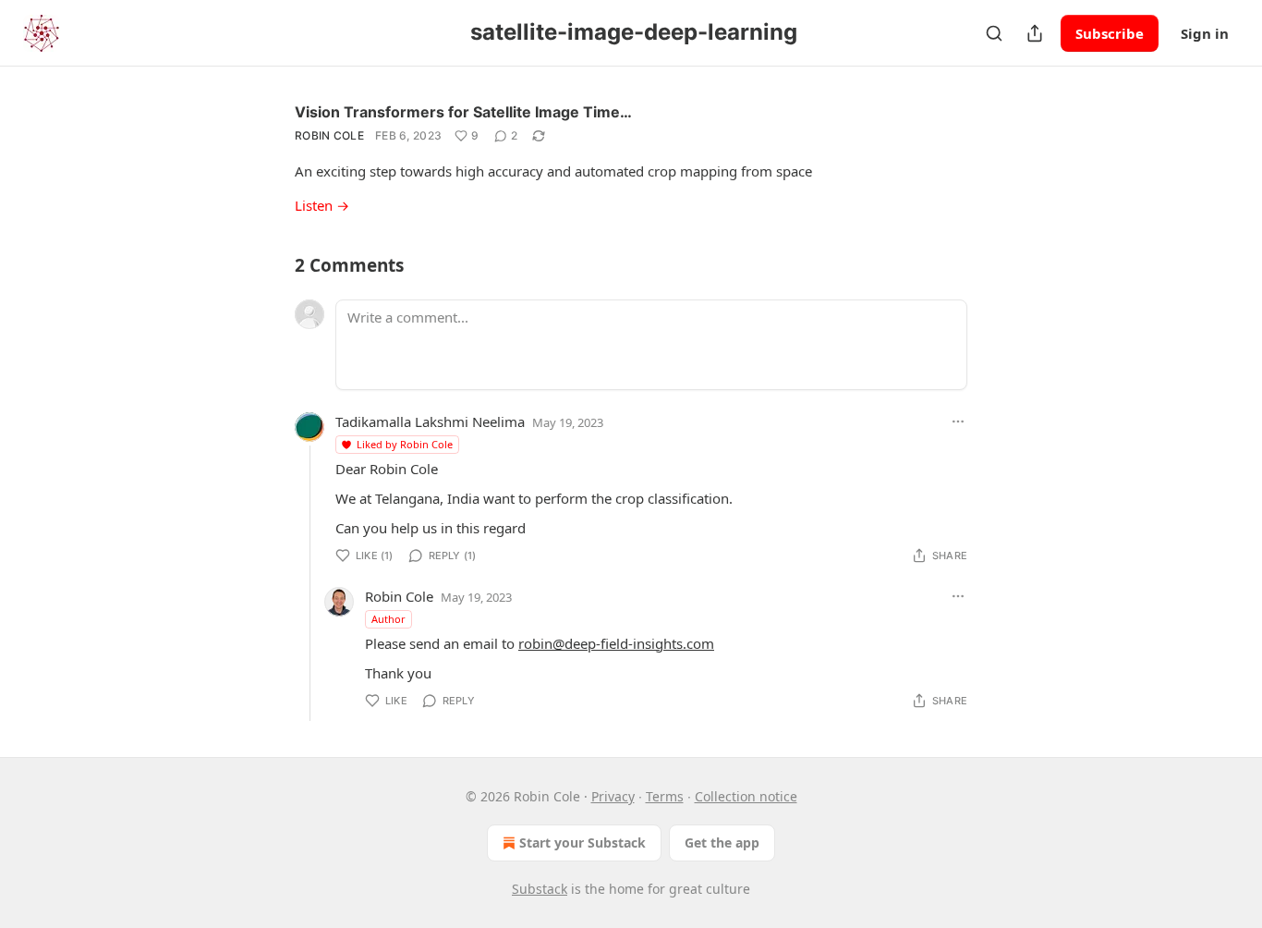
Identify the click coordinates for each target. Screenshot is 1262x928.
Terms (665, 796)
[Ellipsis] (958, 421)
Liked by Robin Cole (405, 444)
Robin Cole (329, 135)
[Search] (994, 33)
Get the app (722, 842)
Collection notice (746, 796)
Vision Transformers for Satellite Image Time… (463, 112)
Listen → (322, 205)
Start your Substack (582, 842)
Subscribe (1109, 33)
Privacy (613, 796)
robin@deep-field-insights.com (616, 643)
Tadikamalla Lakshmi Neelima (430, 421)
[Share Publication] (1034, 33)
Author (388, 619)
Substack (539, 888)
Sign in (1205, 33)
